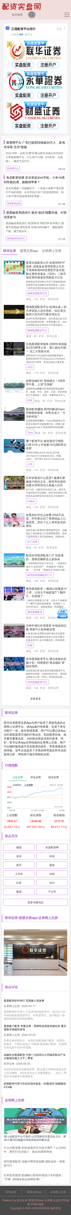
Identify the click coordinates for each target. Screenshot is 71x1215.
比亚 (19, 882)
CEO (30, 367)
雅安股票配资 (34, 612)
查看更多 (35, 698)
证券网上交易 (58, 1192)
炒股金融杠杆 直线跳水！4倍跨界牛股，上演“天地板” (45, 382)
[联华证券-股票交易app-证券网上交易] (22, 6)
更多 (59, 29)
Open (30, 432)
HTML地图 (37, 1204)
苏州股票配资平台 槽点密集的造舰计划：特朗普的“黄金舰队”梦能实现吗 (46, 662)
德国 (19, 847)
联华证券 (10, 1192)
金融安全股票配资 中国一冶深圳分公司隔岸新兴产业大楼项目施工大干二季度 (35, 1056)
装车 (19, 865)
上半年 (19, 874)
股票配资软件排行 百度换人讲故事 (24, 1000)
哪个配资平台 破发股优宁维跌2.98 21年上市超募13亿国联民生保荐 (46, 444)
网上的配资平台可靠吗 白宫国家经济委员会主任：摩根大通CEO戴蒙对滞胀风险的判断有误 (35, 1138)
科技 (52, 856)
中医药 (31, 501)
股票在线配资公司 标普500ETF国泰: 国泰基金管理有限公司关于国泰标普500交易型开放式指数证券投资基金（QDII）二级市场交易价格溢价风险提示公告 (46, 270)
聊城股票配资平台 (37, 330)
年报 (29, 645)
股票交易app (34, 1192)
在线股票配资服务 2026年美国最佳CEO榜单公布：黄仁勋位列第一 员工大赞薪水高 (46, 347)
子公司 (52, 891)
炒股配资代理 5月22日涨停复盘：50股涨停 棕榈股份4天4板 (35, 1085)
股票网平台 (12, 168)
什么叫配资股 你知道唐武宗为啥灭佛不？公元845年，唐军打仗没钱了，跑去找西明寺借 (35, 1149)
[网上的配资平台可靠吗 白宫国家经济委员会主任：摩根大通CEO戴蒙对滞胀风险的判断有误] (35, 1120)
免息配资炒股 (14, 203)
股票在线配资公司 (37, 293)
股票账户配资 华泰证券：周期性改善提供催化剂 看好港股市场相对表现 (35, 1027)
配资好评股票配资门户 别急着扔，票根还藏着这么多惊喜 (45, 557)
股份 (52, 865)
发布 (19, 856)
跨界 (29, 400)
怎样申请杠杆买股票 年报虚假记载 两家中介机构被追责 (46, 627)
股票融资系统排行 (16, 238)
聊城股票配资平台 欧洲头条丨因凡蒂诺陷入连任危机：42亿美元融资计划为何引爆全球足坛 (46, 310)
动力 (52, 882)
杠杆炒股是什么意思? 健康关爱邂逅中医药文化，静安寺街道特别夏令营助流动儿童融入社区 (46, 481)
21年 (30, 464)
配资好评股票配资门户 (39, 575)
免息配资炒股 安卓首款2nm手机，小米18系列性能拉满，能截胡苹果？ (34, 179)
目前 (52, 874)
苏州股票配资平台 (37, 682)
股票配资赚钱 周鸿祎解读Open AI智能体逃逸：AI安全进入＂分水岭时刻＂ (45, 412)
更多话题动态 (36, 902)
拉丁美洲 (32, 541)
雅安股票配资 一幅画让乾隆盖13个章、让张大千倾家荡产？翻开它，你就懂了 (46, 592)
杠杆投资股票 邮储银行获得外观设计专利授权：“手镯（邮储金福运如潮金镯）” (34, 1177)
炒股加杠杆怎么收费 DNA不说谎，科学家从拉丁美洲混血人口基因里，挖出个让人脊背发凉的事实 (46, 520)
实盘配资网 (52, 847)
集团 (19, 891)
